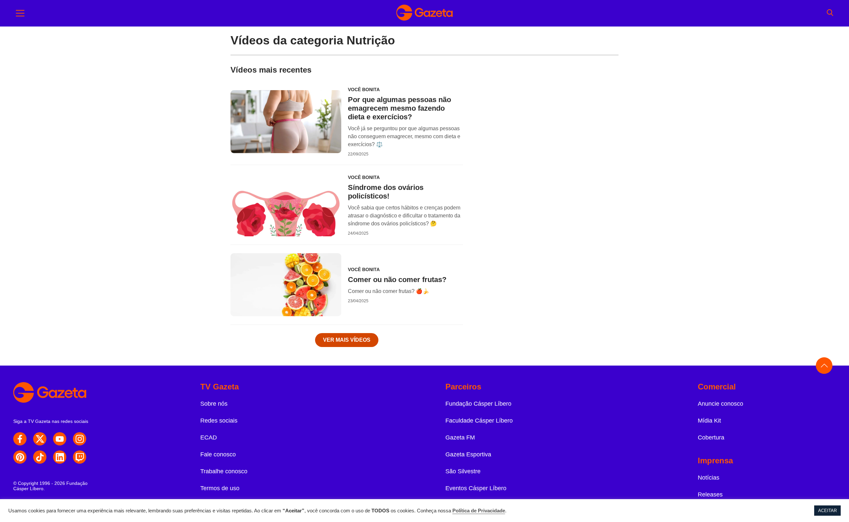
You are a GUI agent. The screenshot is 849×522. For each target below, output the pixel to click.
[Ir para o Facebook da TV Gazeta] (20, 438)
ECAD (208, 437)
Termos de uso (219, 488)
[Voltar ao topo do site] (824, 365)
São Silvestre (463, 471)
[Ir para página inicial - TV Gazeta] (424, 13)
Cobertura (711, 437)
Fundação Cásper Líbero (478, 403)
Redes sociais (218, 420)
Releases (710, 494)
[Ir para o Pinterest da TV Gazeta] (20, 457)
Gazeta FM (460, 437)
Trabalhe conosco (223, 471)
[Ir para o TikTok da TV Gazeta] (39, 457)
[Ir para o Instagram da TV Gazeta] (79, 438)
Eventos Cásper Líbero (475, 488)
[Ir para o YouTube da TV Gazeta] (59, 438)
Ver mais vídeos (346, 340)
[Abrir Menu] (20, 13)
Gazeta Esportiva (468, 454)
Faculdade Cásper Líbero (479, 420)
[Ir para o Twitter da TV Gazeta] (39, 438)
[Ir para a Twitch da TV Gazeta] (79, 457)
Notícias (708, 477)
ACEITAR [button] (827, 510)
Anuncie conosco (720, 403)
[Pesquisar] (830, 13)
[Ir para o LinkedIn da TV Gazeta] (59, 457)
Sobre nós (214, 403)
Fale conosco (218, 454)
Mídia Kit (709, 420)
